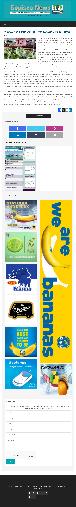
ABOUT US (18, 486)
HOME (10, 486)
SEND (10, 461)
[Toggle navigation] (5, 24)
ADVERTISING (37, 486)
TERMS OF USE (61, 486)
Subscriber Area (39, 116)
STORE (27, 486)
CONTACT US (48, 486)
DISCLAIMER (38, 489)
